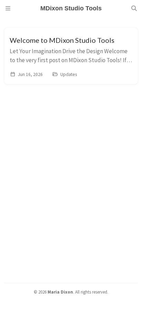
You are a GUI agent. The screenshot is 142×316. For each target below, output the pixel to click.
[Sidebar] (8, 8)
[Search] (134, 8)
